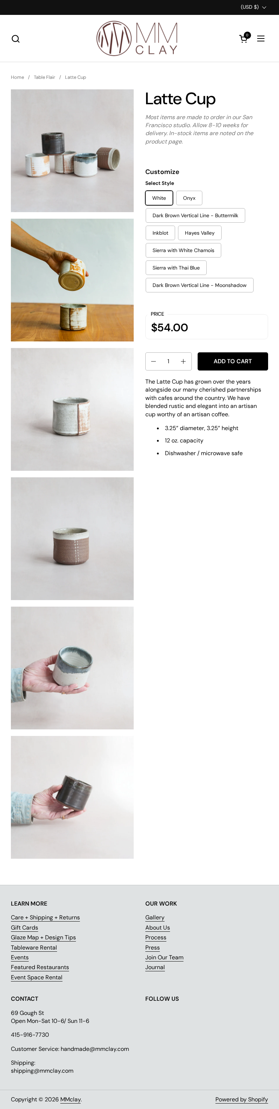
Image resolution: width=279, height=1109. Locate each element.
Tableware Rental (34, 947)
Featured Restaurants (40, 967)
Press (152, 947)
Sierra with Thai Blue (176, 267)
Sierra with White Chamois (183, 250)
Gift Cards (24, 927)
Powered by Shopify (241, 1099)
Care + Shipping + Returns (45, 917)
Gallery (155, 917)
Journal (155, 967)
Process (155, 937)
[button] (15, 38)
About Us (157, 927)
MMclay (70, 1099)
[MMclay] (139, 38)
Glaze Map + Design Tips (43, 937)
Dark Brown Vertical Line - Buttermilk (195, 215)
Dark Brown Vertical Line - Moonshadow (200, 285)
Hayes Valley (200, 233)
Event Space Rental (36, 977)
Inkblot (160, 233)
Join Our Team (164, 957)
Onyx (189, 198)
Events (20, 957)
